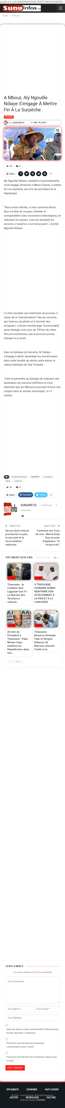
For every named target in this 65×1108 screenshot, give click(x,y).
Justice (13, 1097)
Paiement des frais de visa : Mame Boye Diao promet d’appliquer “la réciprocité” (48, 537)
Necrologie (32, 1097)
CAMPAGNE (35, 477)
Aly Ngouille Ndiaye (19, 477)
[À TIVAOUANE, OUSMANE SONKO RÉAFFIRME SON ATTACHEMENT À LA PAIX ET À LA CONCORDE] (46, 572)
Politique (9, 117)
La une (11, 578)
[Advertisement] (32, 59)
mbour (8, 481)
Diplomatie (12, 1089)
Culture (51, 1097)
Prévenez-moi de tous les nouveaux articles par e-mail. (31, 1059)
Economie (31, 1089)
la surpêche (48, 477)
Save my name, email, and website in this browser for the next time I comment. (32, 1031)
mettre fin (18, 481)
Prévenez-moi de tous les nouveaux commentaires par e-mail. (25, 1045)
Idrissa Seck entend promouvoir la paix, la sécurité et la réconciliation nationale (17, 537)
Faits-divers (52, 1089)
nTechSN (40, 1100)
